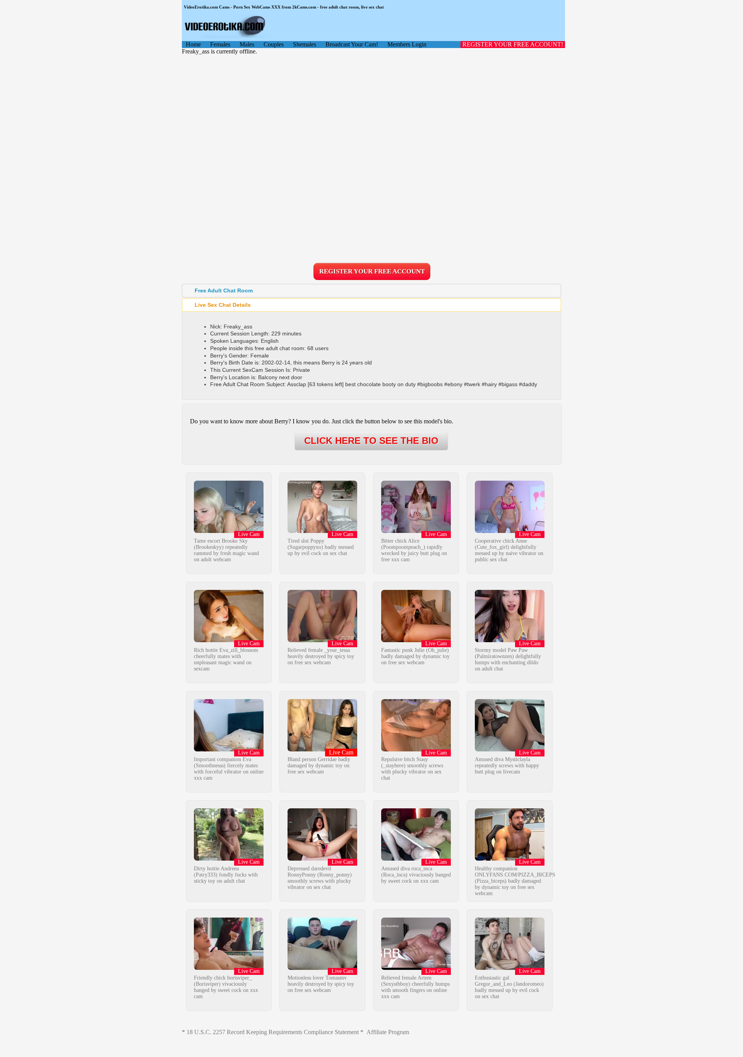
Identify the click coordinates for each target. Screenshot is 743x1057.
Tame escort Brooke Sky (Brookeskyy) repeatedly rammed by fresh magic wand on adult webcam (226, 550)
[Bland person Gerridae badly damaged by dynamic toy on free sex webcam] (322, 749)
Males (247, 44)
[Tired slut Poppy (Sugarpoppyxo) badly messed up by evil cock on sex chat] (322, 531)
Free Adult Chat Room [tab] (224, 290)
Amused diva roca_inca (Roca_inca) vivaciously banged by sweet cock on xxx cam (416, 875)
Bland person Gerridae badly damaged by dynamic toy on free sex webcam (319, 765)
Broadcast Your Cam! (351, 44)
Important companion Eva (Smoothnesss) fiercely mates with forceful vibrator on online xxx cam (229, 768)
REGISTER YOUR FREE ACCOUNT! (512, 44)
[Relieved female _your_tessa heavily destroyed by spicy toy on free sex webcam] (322, 640)
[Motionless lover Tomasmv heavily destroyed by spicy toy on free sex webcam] (322, 967)
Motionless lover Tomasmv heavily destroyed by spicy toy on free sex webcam (321, 984)
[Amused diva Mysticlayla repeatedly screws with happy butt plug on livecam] (509, 749)
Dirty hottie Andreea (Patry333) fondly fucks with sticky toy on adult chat (226, 875)
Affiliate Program (387, 1032)
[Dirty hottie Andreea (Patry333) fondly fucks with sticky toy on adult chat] (229, 858)
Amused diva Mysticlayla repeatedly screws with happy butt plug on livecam (507, 765)
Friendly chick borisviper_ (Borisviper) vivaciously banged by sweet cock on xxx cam (226, 987)
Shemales (304, 44)
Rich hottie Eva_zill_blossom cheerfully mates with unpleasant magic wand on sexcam (226, 659)
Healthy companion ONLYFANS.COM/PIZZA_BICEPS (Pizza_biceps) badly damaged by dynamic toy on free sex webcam (515, 881)
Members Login (406, 44)
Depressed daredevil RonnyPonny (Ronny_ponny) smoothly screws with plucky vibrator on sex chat (320, 878)
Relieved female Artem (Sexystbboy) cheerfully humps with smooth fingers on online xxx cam (415, 987)
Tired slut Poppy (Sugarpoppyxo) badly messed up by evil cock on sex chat (321, 547)
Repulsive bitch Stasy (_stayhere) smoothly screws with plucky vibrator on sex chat (412, 768)
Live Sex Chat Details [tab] (223, 305)
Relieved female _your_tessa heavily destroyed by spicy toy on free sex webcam (321, 656)
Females (220, 44)
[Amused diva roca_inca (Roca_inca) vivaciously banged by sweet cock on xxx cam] (416, 858)
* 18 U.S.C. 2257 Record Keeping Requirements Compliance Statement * (272, 1032)
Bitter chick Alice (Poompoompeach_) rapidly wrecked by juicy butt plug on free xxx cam (414, 550)
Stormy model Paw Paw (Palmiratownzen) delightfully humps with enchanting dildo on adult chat (508, 659)
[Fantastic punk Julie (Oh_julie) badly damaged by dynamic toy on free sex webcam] (416, 640)
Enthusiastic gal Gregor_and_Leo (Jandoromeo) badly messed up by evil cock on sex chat (509, 987)
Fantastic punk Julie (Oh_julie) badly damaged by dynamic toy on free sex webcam (415, 656)
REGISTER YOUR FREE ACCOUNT (372, 271)
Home (193, 44)
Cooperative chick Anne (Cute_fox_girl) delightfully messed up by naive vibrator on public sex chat (509, 550)
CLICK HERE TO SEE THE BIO (371, 440)
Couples (274, 44)
